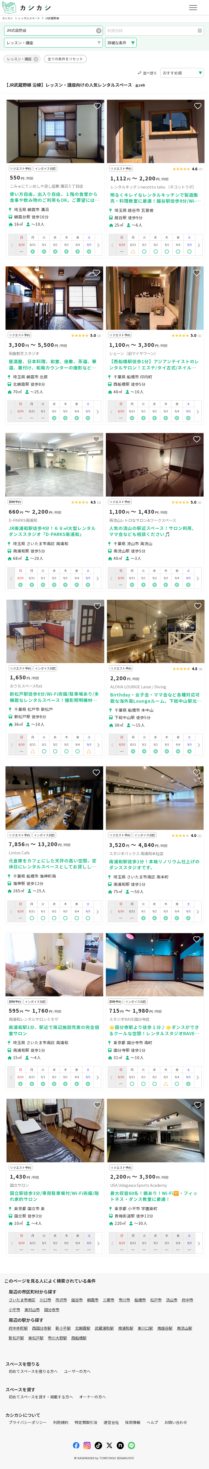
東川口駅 (145, 1328)
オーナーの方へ (92, 1396)
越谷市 (77, 1299)
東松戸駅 (36, 1338)
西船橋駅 (79, 1338)
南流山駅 (184, 1328)
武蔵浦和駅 (104, 1328)
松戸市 (156, 1299)
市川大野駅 (57, 1338)
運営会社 (111, 1422)
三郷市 (108, 1299)
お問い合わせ (175, 1422)
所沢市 (61, 1299)
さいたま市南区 (22, 1299)
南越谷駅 (165, 1328)
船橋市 (140, 1299)
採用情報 (132, 1422)
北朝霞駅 (82, 1328)
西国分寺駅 (41, 1328)
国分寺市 (51, 1309)
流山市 (171, 1299)
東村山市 (32, 1309)
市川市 (124, 1299)
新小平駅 (63, 1328)
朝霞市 (93, 1299)
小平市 (14, 1309)
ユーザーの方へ (77, 1371)
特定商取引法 (86, 1422)
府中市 (187, 1299)
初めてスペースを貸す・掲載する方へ (41, 1396)
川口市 (45, 1299)
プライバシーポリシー (28, 1422)
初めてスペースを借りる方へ (33, 1371)
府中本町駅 (18, 1328)
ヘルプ (152, 1422)
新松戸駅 (16, 1338)
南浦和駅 (125, 1328)
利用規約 (60, 1422)
